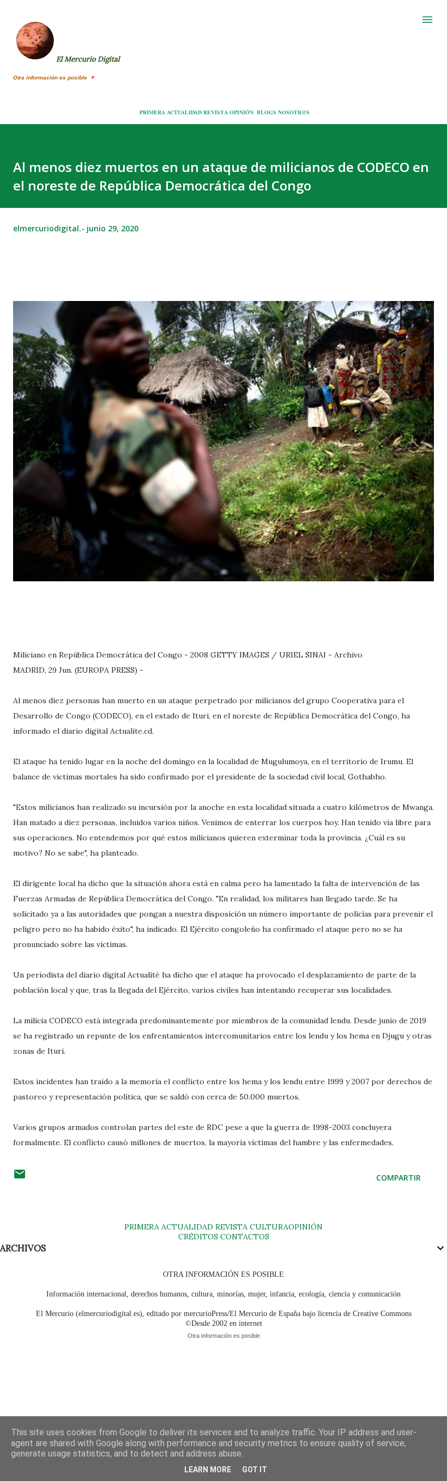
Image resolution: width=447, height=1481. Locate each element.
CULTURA (269, 1227)
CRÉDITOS (198, 1237)
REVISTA (215, 112)
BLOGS (266, 112)
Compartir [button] (398, 1177)
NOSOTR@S (294, 112)
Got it (254, 1469)
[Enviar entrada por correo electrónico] (19, 1177)
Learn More (207, 1469)
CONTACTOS (243, 1237)
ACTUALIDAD (184, 112)
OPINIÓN (241, 112)
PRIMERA (152, 112)
